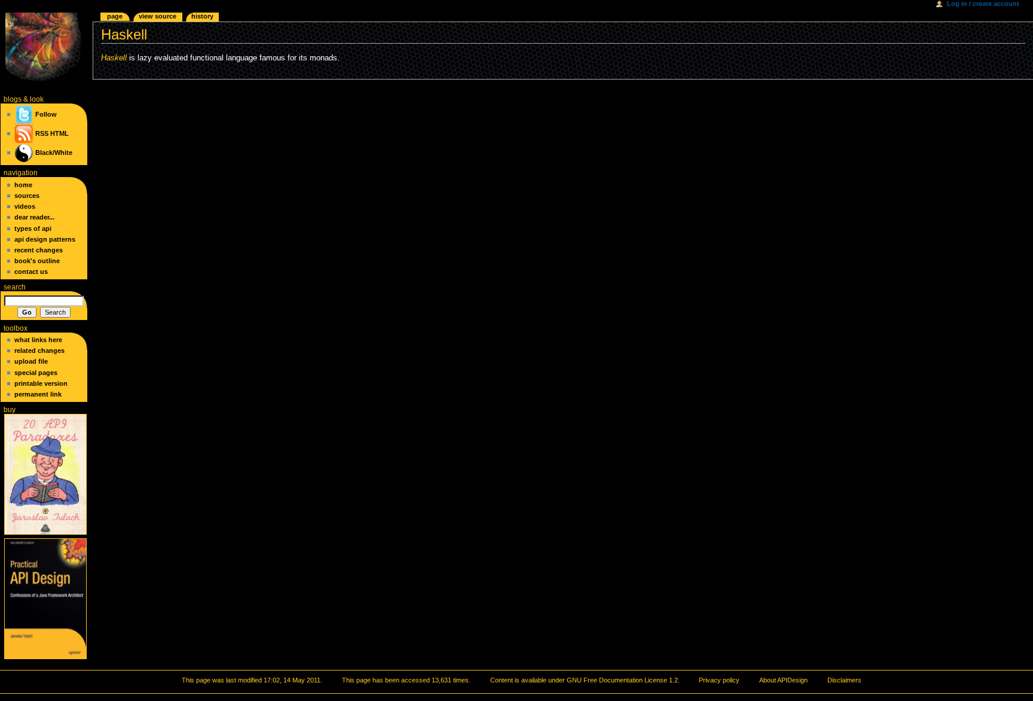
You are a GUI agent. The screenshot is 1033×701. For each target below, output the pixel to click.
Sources (26, 195)
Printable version (41, 383)
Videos (24, 206)
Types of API (32, 228)
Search (15, 287)
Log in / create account (983, 3)
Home (23, 184)
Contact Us (31, 271)
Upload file (31, 361)
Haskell (114, 58)
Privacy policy (719, 680)
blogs (13, 99)
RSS (41, 133)
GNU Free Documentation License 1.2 (622, 680)
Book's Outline (37, 260)
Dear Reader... (34, 217)
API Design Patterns (44, 239)
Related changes (39, 350)
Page (115, 16)
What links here (38, 339)
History (202, 16)
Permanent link (38, 394)
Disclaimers (844, 680)
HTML (59, 133)
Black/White (53, 152)
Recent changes (38, 250)
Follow (45, 114)
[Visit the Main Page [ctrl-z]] (46, 46)
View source (157, 16)
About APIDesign (783, 680)
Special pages (35, 372)
